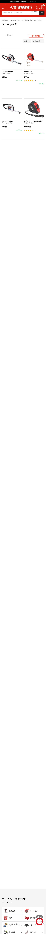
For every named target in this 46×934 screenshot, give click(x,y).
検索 (42, 12)
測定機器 (25, 20)
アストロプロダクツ (7, 73)
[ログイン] (37, 7)
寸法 (31, 20)
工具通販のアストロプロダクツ (11, 20)
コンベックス (38, 20)
